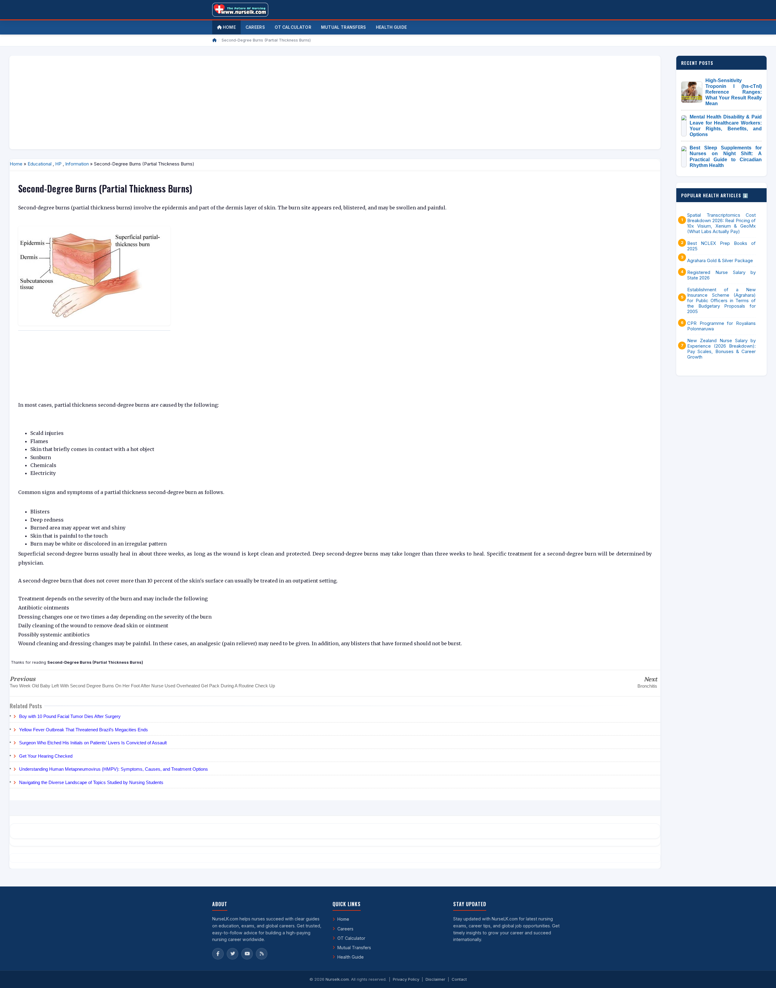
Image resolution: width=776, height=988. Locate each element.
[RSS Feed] (261, 954)
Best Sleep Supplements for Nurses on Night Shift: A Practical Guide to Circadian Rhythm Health (726, 156)
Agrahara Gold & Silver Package (720, 260)
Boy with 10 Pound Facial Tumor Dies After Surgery (70, 716)
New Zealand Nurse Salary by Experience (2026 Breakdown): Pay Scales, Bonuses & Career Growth (721, 349)
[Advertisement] (196, 102)
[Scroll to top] (762, 976)
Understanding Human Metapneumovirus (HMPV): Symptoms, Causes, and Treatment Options (113, 769)
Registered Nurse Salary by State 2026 (721, 275)
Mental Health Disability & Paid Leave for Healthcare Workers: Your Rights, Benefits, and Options (726, 125)
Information (77, 164)
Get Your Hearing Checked (45, 756)
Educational (40, 164)
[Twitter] (232, 954)
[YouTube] (247, 954)
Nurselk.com (337, 979)
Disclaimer (435, 979)
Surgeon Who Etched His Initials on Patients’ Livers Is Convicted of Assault (93, 742)
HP (58, 164)
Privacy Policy (406, 979)
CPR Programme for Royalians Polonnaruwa (721, 326)
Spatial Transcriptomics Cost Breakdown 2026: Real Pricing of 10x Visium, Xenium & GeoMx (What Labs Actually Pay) (721, 223)
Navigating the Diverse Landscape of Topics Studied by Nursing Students (91, 782)
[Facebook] (218, 954)
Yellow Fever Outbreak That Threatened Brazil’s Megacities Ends (83, 729)
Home (229, 27)
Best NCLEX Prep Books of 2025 (721, 246)
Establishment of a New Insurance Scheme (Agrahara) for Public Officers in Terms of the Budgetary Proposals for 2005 (721, 300)
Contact (459, 979)
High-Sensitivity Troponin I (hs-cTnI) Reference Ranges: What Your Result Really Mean (733, 92)
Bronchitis (647, 686)
